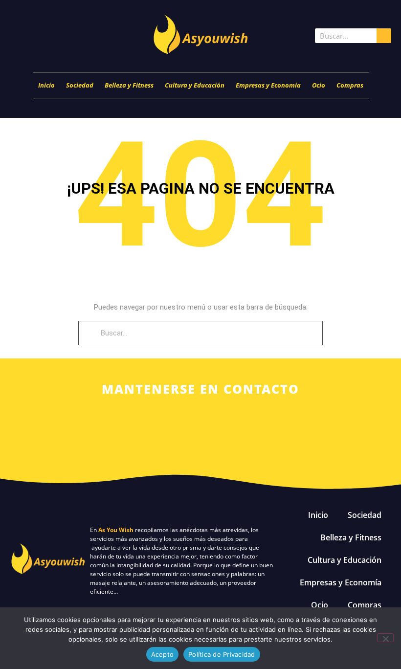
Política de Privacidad (221, 654)
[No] (385, 637)
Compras (349, 85)
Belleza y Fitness (129, 85)
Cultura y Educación (194, 85)
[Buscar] (384, 35)
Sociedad (79, 85)
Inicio (46, 85)
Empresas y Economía (268, 85)
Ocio (318, 85)
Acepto (162, 654)
